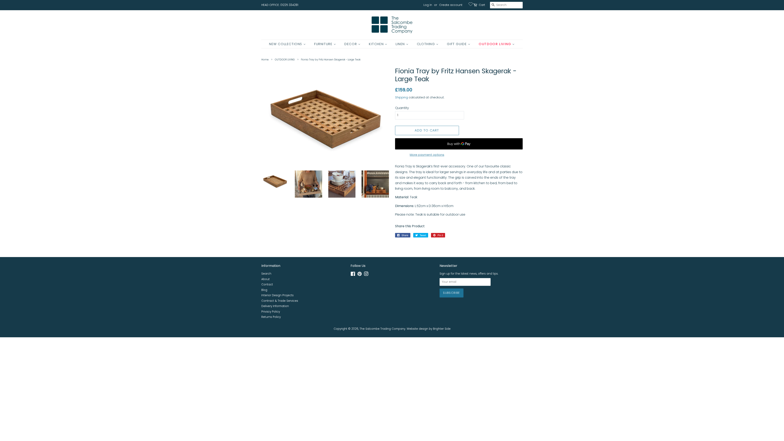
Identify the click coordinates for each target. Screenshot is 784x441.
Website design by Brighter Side (429, 329)
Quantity (402, 108)
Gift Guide (457, 44)
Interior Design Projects (277, 295)
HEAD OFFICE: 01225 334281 (279, 5)
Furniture (324, 44)
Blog (264, 290)
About (265, 279)
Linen (401, 44)
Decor (351, 44)
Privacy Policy (270, 312)
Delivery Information (275, 306)
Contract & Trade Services (279, 301)
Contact (267, 284)
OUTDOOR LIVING (285, 59)
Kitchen (377, 44)
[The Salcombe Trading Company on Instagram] (366, 275)
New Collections (286, 44)
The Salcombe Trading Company (382, 329)
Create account (450, 5)
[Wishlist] (470, 4)
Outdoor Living (495, 44)
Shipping (401, 97)
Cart (482, 5)
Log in (427, 5)
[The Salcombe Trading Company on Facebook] (353, 275)
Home (265, 59)
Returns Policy (271, 317)
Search (266, 274)
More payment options (427, 155)
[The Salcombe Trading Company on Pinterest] (359, 275)
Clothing (426, 44)
